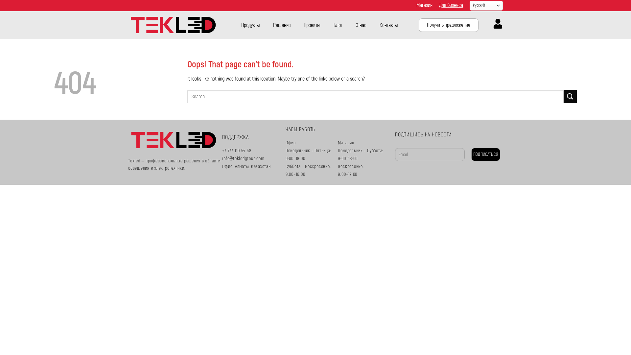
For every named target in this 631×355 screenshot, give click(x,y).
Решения (282, 25)
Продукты (250, 25)
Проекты (312, 25)
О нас (361, 25)
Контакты (389, 25)
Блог (338, 25)
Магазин (424, 5)
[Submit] (570, 96)
